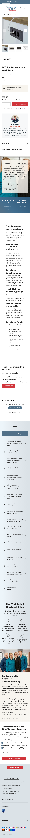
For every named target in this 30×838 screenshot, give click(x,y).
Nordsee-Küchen (8, 834)
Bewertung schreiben (15, 408)
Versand (8, 100)
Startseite (3, 14)
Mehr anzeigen (8, 386)
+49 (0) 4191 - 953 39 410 (11, 779)
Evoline (3, 74)
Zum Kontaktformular (7, 788)
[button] (27, 8)
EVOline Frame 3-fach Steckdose (13, 14)
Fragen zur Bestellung (15, 434)
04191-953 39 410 (6, 3)
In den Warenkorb (20, 104)
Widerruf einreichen (15, 768)
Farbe (3, 77)
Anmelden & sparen (14, 758)
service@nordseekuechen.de (12, 785)
